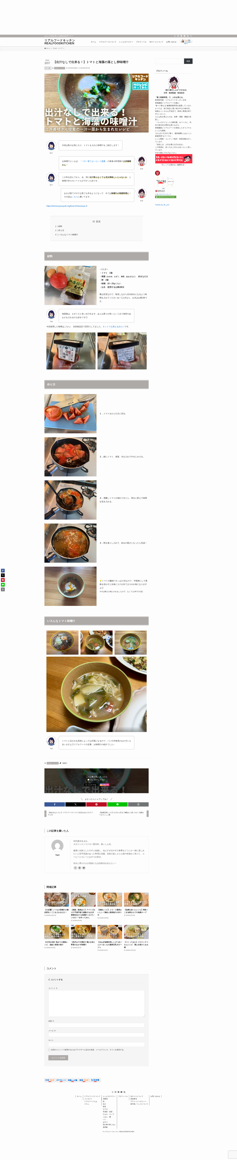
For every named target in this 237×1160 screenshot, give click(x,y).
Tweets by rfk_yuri (162, 205)
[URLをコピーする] (138, 804)
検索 (188, 61)
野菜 (104, 1107)
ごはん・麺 (107, 1117)
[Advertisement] (74, 17)
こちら (75, 197)
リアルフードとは (90, 1101)
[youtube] (184, 36)
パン (104, 1119)
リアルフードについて (92, 1096)
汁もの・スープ (59, 68)
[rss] (187, 36)
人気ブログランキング (163, 194)
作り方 (61, 230)
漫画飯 (105, 1127)
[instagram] (178, 36)
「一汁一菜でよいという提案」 (93, 161)
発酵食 (105, 1099)
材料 (60, 226)
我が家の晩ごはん (109, 1124)
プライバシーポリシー (138, 1101)
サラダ (105, 1109)
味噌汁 (65, 763)
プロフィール (123, 1096)
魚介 (104, 1104)
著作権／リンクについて (139, 1104)
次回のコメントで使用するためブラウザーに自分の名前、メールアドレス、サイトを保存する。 (88, 1050)
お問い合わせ (155, 1096)
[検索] (191, 36)
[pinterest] (181, 36)
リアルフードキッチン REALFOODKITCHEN (59, 42)
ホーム (79, 1096)
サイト (51, 1040)
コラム (86, 1104)
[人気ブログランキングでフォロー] (165, 198)
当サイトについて (136, 1096)
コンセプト (88, 1099)
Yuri (57, 855)
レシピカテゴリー (109, 1096)
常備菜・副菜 (107, 1112)
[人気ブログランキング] (160, 191)
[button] (54, 804)
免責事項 (133, 1099)
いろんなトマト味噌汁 (68, 235)
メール (52, 1031)
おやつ (105, 1122)
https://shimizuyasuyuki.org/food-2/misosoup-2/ (66, 206)
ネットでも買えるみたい (113, 327)
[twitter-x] (175, 36)
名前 (51, 1021)
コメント (53, 988)
